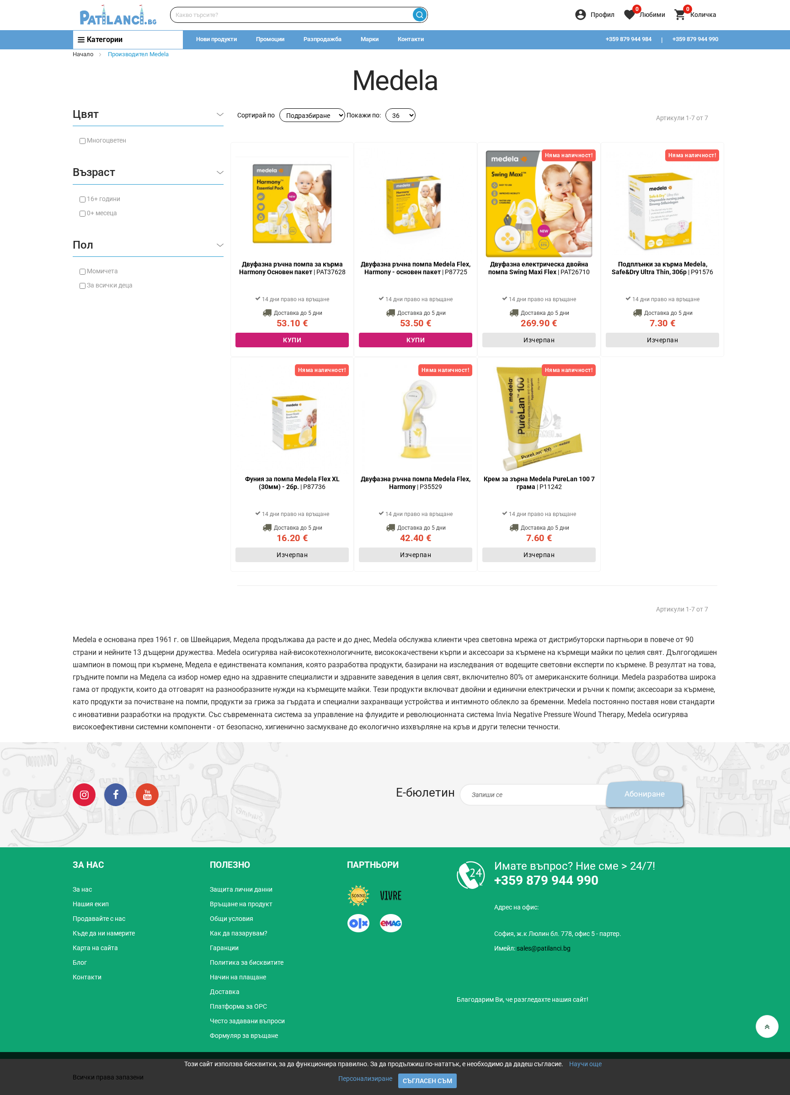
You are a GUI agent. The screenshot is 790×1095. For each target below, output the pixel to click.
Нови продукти (216, 39)
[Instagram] (84, 794)
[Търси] (419, 14)
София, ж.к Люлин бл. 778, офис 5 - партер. (557, 933)
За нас (82, 889)
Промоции (270, 39)
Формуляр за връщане (244, 1035)
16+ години (103, 198)
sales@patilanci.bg (544, 948)
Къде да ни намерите (104, 933)
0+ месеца (102, 213)
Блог (80, 962)
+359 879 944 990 (695, 39)
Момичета (102, 271)
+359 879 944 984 (628, 39)
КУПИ (292, 340)
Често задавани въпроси (247, 1021)
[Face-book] (115, 794)
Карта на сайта (95, 947)
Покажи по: (364, 115)
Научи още (585, 1064)
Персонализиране (365, 1078)
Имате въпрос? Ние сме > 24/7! (574, 866)
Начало (83, 54)
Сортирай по (256, 115)
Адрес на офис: (516, 907)
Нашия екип (91, 904)
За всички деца (110, 285)
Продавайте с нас (99, 918)
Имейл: (532, 948)
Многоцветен (106, 140)
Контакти (411, 39)
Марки (370, 39)
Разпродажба (323, 39)
